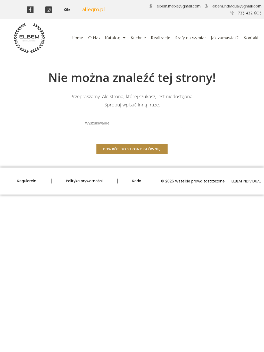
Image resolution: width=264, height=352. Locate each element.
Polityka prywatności (84, 180)
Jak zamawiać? (224, 37)
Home (77, 37)
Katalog (112, 37)
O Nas (94, 37)
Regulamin (26, 180)
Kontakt (251, 37)
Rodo (136, 180)
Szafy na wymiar (190, 37)
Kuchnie (138, 37)
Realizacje (160, 37)
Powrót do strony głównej (132, 149)
